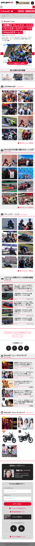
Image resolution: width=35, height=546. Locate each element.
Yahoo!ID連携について (18, 536)
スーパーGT (10, 7)
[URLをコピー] (26, 348)
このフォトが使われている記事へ (16, 63)
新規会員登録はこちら (18, 512)
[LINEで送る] (20, 348)
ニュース (21, 11)
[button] (33, 53)
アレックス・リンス (18, 336)
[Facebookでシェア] (14, 348)
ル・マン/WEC (30, 7)
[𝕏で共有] (8, 348)
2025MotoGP (8, 332)
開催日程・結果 (30, 11)
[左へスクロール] (1, 7)
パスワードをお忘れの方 (18, 508)
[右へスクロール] (33, 7)
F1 (4, 7)
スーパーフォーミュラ (19, 7)
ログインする (17, 504)
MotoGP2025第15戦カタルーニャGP (22, 332)
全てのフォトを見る (26, 143)
